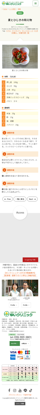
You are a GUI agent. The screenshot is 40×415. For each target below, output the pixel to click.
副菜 (20, 13)
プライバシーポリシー (15, 394)
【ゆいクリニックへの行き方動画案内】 (20, 272)
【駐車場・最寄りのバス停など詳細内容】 (20, 275)
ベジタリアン (17, 31)
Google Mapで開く (30, 260)
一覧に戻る (19, 199)
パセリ (9, 31)
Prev (9, 199)
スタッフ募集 (20, 403)
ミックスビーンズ (28, 31)
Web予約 (13, 343)
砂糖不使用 (22, 33)
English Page (27, 394)
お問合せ (24, 343)
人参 (36, 31)
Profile (13, 305)
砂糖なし (15, 33)
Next (31, 199)
